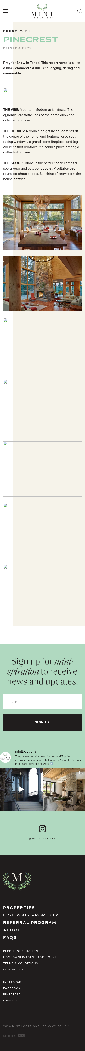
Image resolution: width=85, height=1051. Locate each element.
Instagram (12, 982)
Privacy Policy (56, 1026)
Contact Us (13, 969)
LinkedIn (10, 1000)
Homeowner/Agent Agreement (30, 957)
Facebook (11, 988)
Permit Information (20, 951)
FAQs (10, 937)
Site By (10, 1035)
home (55, 114)
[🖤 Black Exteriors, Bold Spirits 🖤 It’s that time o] (21, 789)
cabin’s (49, 146)
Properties (19, 907)
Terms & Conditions (20, 963)
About (12, 930)
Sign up (42, 722)
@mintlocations (42, 838)
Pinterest (11, 994)
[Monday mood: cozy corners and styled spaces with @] (63, 789)
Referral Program (29, 922)
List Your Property (30, 915)
